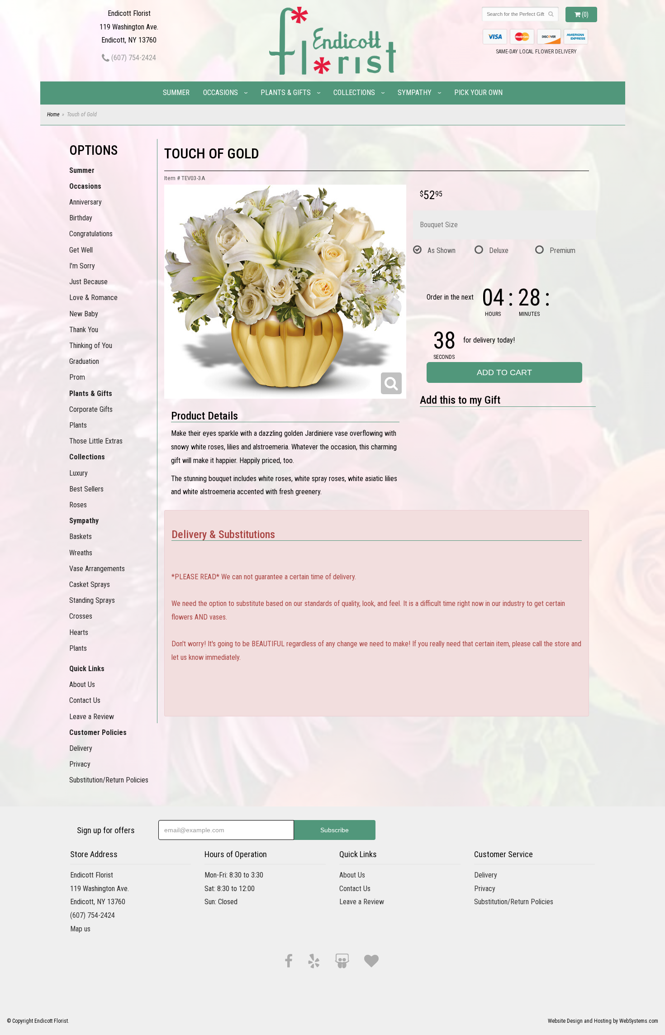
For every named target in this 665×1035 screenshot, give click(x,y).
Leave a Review (91, 716)
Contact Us (84, 700)
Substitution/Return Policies (108, 780)
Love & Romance (93, 297)
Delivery (80, 748)
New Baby (83, 314)
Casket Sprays (89, 584)
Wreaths (80, 553)
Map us (80, 929)
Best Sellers (86, 489)
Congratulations (91, 233)
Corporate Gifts (91, 409)
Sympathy (415, 92)
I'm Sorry (82, 266)
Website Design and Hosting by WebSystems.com (603, 1021)
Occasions (220, 92)
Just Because (88, 281)
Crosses (80, 616)
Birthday (80, 218)
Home (53, 114)
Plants (78, 425)
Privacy (79, 764)
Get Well (81, 250)
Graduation (84, 361)
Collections (354, 92)
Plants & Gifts (286, 92)
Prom (77, 377)
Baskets (80, 536)
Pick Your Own (478, 92)
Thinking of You (90, 345)
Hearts (78, 632)
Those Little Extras (96, 441)
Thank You (83, 329)
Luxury (78, 473)
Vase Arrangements (97, 568)
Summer (176, 92)
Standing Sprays (92, 600)
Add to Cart (504, 372)
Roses (78, 505)
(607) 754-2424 (132, 57)
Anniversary (85, 202)
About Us (82, 684)
